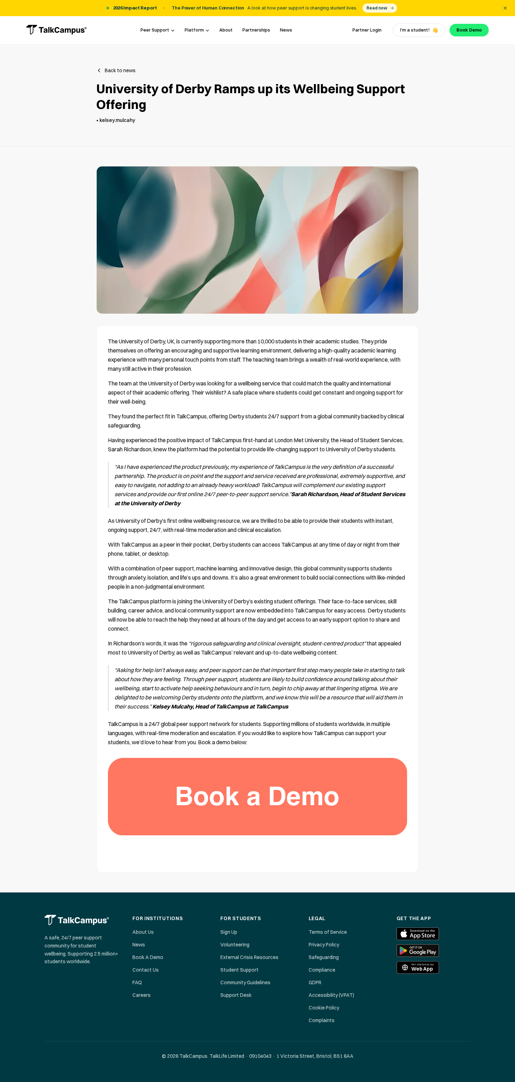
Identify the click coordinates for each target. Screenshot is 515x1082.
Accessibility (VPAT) (331, 995)
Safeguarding (324, 957)
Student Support (239, 970)
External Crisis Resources (249, 957)
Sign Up (228, 932)
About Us (143, 932)
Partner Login (367, 30)
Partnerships (256, 30)
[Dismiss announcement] (505, 8)
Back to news (120, 70)
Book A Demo (147, 957)
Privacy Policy (324, 944)
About (226, 30)
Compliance (322, 970)
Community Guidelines (245, 982)
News (286, 30)
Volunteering (234, 944)
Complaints (322, 1020)
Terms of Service (328, 932)
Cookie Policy (324, 1008)
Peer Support (154, 30)
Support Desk (236, 995)
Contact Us (145, 970)
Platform (194, 30)
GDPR (315, 982)
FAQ (137, 982)
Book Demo (469, 30)
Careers (141, 995)
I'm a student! (419, 30)
